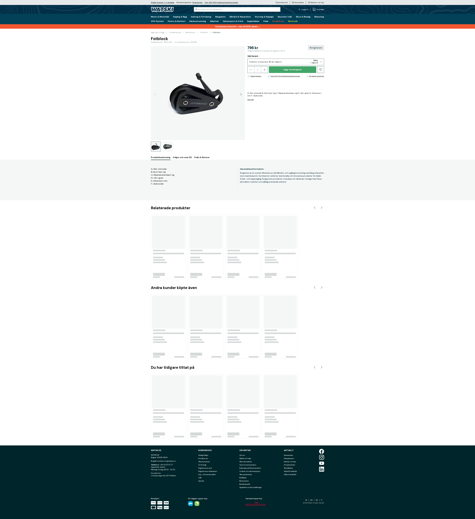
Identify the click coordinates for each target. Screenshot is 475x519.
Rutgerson (316, 47)
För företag (202, 465)
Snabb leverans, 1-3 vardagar (162, 2)
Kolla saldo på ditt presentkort (250, 468)
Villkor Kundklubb (290, 474)
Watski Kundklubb (290, 471)
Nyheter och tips (290, 462)
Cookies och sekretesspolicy (249, 471)
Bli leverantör (244, 481)
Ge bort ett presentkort (247, 465)
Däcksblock (190, 32)
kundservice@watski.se (166, 461)
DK (317, 500)
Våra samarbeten (245, 474)
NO (311, 500)
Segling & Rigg (157, 32)
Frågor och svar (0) (182, 157)
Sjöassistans (197, 2)
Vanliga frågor (203, 455)
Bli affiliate (243, 478)
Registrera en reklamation (207, 471)
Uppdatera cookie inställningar (250, 487)
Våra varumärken (245, 462)
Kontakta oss (203, 458)
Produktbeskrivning (160, 157)
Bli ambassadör (244, 484)
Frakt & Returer (202, 157)
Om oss (242, 455)
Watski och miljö (245, 458)
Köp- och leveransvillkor (207, 474)
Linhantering (175, 32)
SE (306, 500)
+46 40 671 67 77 (166, 465)
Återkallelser (288, 468)
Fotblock (204, 32)
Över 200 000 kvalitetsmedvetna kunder (221, 2)
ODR (200, 478)
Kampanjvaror (289, 458)
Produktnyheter (289, 465)
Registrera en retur (205, 468)
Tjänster (201, 481)
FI (321, 500)
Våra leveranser (204, 462)
